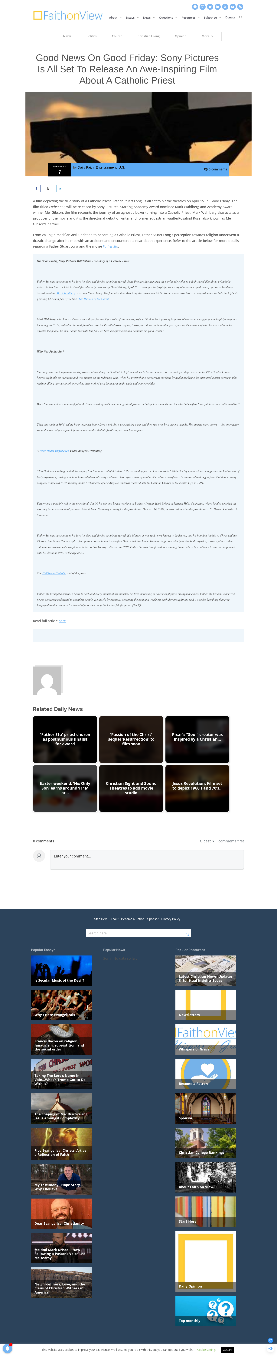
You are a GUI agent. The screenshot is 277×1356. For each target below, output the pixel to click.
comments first (231, 841)
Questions (166, 17)
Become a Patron (132, 919)
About (113, 17)
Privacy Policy (170, 919)
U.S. (122, 167)
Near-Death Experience (54, 451)
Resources (188, 17)
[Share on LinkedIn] (60, 188)
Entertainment (106, 167)
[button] (240, 17)
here (62, 621)
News (147, 17)
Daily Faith (86, 167)
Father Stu (110, 246)
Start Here (101, 919)
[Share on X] (48, 188)
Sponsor (152, 919)
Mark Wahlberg (66, 293)
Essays (130, 17)
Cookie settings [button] (206, 1349)
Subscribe (210, 17)
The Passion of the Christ (94, 299)
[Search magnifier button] (187, 933)
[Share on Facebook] (37, 188)
